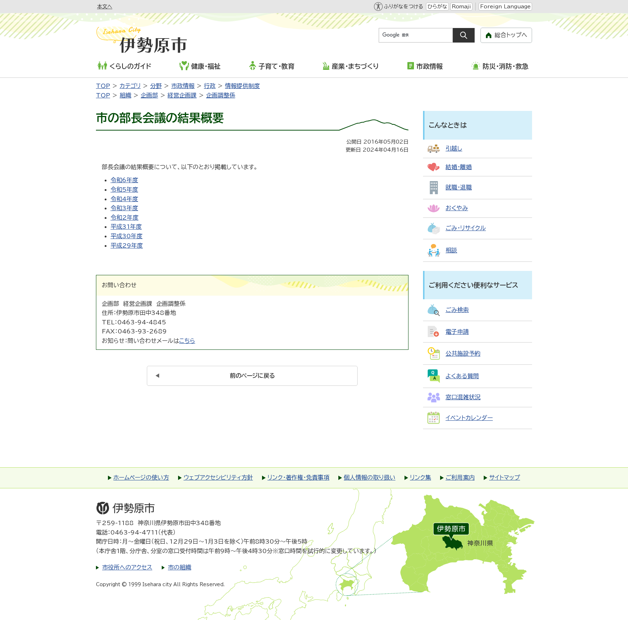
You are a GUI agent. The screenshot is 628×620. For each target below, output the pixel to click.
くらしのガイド (130, 66)
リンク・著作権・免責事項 (298, 477)
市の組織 (179, 567)
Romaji (461, 6)
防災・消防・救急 (505, 66)
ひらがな (437, 6)
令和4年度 (124, 199)
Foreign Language (505, 6)
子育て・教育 (276, 66)
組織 (125, 95)
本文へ (104, 6)
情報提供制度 (242, 86)
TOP (103, 86)
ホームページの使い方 (141, 477)
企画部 (149, 95)
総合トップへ (511, 35)
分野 (156, 86)
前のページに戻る (252, 376)
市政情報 (429, 66)
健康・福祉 (206, 66)
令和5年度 (124, 189)
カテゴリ (130, 86)
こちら (187, 341)
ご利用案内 (460, 477)
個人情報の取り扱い (369, 477)
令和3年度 (124, 208)
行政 (210, 86)
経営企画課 (182, 95)
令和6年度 (124, 180)
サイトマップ (504, 477)
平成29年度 (126, 245)
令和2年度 (124, 217)
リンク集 (420, 477)
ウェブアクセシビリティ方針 (218, 477)
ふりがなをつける (403, 6)
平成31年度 (126, 226)
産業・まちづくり (355, 66)
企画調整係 (220, 95)
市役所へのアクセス (127, 567)
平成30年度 (126, 236)
